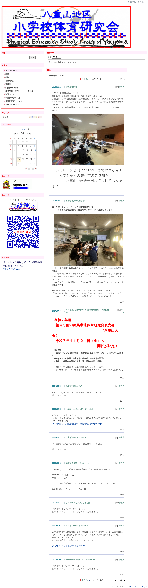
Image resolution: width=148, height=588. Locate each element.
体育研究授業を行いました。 (78, 463)
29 (23, 142)
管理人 (121, 87)
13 (27, 150)
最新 (50, 57)
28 (18, 142)
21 (31, 155)
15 (35, 150)
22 (35, 155)
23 (11, 159)
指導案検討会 (71, 87)
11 (19, 150)
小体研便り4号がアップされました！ (81, 559)
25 (19, 159)
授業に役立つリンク (13, 101)
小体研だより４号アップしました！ (81, 409)
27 (14, 142)
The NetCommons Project (138, 587)
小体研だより (11, 81)
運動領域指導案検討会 (75, 201)
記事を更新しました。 (75, 386)
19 (23, 155)
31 (31, 142)
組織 (7, 74)
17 (14, 155)
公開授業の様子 (11, 87)
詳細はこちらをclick (22, 265)
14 (31, 150)
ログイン (141, 2)
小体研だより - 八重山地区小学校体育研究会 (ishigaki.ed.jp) (77, 424)
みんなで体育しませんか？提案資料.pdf (68, 546)
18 (18, 155)
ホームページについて (14, 104)
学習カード (10, 94)
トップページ (11, 70)
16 (11, 155)
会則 (7, 77)
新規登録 (132, 2)
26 (11, 142)
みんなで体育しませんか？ (77, 525)
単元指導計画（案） (13, 98)
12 (23, 150)
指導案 (8, 84)
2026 (23, 129)
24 (14, 159)
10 (14, 150)
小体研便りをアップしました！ (79, 503)
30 (27, 142)
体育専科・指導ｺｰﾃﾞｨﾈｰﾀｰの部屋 (19, 91)
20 (27, 155)
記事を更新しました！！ (76, 437)
